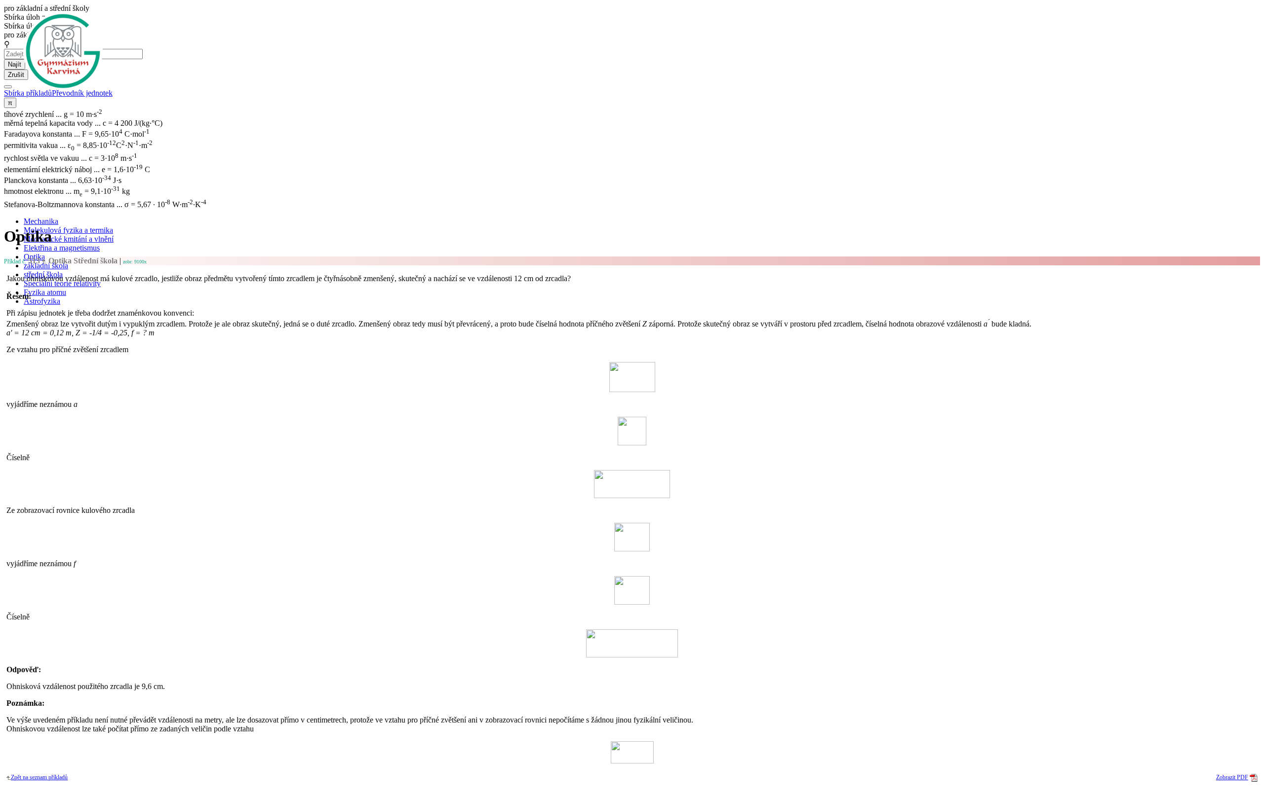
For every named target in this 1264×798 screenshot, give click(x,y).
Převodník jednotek (82, 93)
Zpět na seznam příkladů (39, 777)
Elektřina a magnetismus (62, 248)
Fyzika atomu (45, 292)
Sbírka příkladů (28, 93)
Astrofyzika (42, 301)
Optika (82, 260)
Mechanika (41, 221)
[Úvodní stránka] (63, 51)
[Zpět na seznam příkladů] (8, 777)
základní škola (46, 265)
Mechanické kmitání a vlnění (69, 239)
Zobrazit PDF (1232, 777)
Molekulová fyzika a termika (68, 230)
